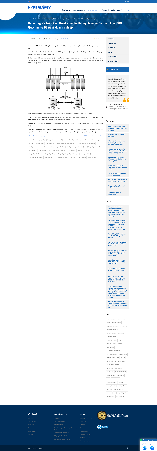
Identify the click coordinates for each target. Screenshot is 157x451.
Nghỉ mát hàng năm (111, 375)
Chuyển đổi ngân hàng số (112, 326)
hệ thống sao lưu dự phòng (59, 150)
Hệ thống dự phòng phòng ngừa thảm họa (66, 143)
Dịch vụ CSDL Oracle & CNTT (62, 439)
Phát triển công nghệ (59, 421)
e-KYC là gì (109, 343)
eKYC (114, 343)
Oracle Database (71, 150)
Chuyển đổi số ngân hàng (112, 329)
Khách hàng (111, 48)
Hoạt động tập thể (111, 357)
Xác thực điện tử (110, 396)
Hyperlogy (69, 39)
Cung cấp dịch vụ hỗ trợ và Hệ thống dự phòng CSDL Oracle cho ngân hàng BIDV (117, 159)
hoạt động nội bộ (123, 354)
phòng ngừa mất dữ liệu (85, 154)
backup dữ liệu (32, 140)
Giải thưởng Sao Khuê (111, 354)
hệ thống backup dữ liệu (82, 140)
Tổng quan (57, 418)
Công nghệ (82, 424)
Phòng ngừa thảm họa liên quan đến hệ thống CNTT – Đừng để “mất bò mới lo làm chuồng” (116, 142)
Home (29, 18)
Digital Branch (121, 333)
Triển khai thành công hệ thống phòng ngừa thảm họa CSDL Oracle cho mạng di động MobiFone (117, 150)
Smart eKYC (109, 389)
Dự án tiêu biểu (92, 10)
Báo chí (82, 428)
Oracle (108, 378)
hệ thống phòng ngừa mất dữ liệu (57, 147)
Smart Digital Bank (111, 386)
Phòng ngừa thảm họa (49, 157)
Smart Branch (121, 382)
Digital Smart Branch (111, 336)
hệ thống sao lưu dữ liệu (44, 150)
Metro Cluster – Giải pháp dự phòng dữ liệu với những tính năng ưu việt (117, 167)
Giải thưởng (31, 434)
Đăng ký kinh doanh (51, 140)
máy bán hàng (110, 361)
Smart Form (109, 393)
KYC (118, 357)
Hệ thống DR (31, 143)
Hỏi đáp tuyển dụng (85, 437)
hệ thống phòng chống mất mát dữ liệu (38, 147)
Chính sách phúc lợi (111, 333)
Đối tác (110, 52)
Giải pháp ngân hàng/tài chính (113, 350)
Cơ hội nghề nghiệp (85, 441)
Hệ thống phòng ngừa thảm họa (94, 147)
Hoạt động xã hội (113, 61)
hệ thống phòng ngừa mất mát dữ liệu (75, 147)
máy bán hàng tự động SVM (113, 364)
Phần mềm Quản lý (85, 431)
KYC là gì (123, 357)
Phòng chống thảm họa (50, 154)
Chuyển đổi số (123, 326)
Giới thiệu (111, 39)
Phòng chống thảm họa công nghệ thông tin (68, 154)
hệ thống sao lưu (33, 150)
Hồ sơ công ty (114, 69)
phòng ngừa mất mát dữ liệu (35, 157)
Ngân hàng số (120, 375)
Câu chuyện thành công (86, 418)
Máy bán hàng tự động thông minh (114, 368)
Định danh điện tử (120, 396)
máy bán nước (110, 371)
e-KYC (120, 340)
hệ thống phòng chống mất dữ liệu (87, 143)
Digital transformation (112, 340)
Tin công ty (83, 421)
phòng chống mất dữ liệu (83, 150)
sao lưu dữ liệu (82, 157)
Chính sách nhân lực (85, 434)
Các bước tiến (112, 43)
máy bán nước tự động (120, 371)
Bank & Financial (121, 319)
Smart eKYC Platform (118, 389)
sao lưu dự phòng (92, 157)
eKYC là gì (120, 343)
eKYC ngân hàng (110, 347)
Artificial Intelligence (111, 319)
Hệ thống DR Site (40, 143)
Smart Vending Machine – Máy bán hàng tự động (65, 428)
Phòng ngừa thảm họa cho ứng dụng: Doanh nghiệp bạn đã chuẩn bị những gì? (117, 128)
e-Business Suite (58, 424)
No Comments (99, 39)
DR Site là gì (71, 140)
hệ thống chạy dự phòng (95, 140)
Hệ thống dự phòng (50, 143)
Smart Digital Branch (122, 386)
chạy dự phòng (41, 140)
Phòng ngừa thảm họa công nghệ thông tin (66, 157)
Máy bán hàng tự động (120, 361)
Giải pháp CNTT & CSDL (60, 436)
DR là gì (60, 140)
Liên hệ (119, 10)
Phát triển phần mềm (111, 382)
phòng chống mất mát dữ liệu (36, 154)
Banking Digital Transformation (114, 322)
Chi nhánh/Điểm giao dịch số (61, 432)
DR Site (65, 140)
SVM (115, 393)
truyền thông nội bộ (122, 393)
